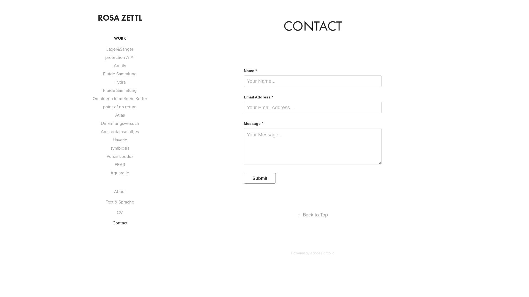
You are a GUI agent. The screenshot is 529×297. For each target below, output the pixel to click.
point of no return (120, 107)
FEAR (120, 164)
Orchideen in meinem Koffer (120, 98)
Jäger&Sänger (119, 49)
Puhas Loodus (120, 156)
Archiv (120, 65)
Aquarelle (119, 173)
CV (120, 212)
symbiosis (119, 148)
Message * (253, 123)
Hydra (120, 82)
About (120, 191)
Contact (120, 223)
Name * (250, 71)
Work (120, 38)
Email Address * (258, 97)
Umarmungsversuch (120, 123)
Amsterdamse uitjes (120, 131)
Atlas (120, 115)
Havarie (120, 140)
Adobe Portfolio (322, 253)
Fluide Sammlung (120, 74)
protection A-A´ (120, 57)
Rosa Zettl (120, 18)
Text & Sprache (120, 202)
